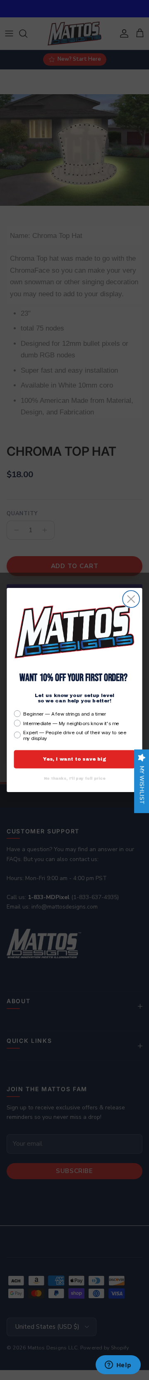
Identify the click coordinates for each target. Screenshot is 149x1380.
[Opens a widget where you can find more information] (118, 1365)
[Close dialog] (131, 599)
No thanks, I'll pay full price (75, 778)
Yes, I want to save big (74, 759)
